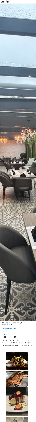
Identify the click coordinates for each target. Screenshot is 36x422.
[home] (5, 1)
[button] (34, 1)
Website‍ (3, 331)
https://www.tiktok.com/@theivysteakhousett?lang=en (15, 350)
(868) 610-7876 (4, 334)
